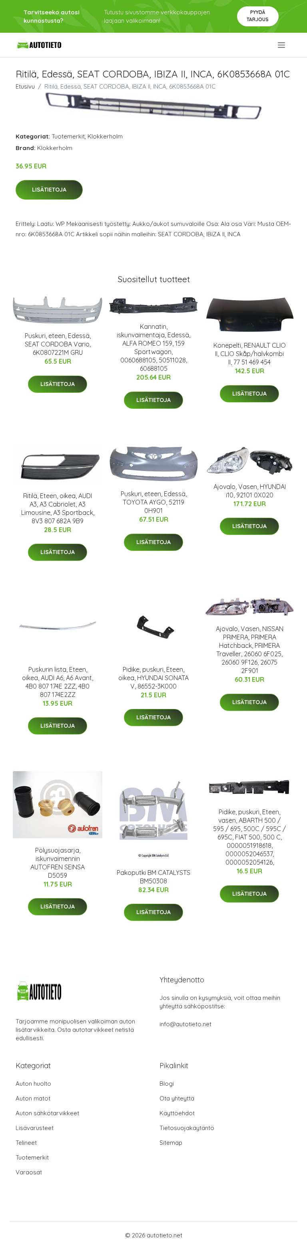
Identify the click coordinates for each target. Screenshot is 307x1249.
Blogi (166, 1083)
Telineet (26, 1142)
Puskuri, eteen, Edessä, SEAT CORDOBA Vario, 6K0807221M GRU (58, 344)
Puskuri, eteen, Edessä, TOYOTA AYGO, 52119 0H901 (154, 502)
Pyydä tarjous (258, 15)
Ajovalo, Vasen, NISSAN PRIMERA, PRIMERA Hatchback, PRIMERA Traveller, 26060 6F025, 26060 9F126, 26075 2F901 (249, 650)
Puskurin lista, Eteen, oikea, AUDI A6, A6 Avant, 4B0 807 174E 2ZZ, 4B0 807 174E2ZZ (57, 682)
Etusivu (25, 86)
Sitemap (170, 1142)
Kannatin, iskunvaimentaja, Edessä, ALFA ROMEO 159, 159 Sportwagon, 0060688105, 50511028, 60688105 (153, 347)
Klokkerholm (105, 136)
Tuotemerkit (68, 136)
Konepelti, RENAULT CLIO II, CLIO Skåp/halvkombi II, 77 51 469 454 (249, 353)
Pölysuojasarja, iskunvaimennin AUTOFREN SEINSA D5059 (57, 862)
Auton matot (33, 1098)
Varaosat (29, 1172)
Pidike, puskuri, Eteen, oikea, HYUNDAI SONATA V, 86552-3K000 (153, 677)
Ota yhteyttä (176, 1098)
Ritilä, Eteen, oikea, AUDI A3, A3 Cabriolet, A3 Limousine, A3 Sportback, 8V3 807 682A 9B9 (57, 508)
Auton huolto (33, 1083)
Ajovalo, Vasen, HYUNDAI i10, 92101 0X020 (249, 491)
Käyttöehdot (177, 1113)
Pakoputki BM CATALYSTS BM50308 (153, 877)
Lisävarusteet (35, 1128)
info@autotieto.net (185, 1024)
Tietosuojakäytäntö (186, 1128)
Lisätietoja (49, 189)
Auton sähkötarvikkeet (47, 1113)
